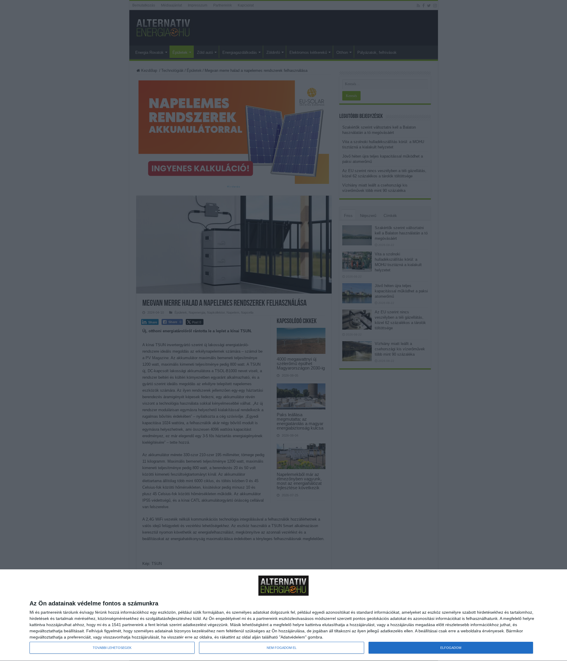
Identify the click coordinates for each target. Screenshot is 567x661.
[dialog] (283, 615)
